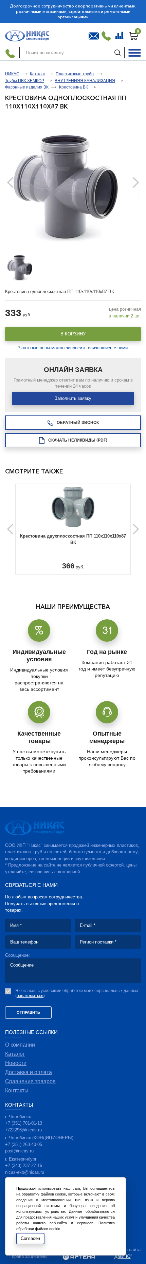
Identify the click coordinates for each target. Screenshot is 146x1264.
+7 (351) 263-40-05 (23, 1144)
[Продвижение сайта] (79, 1257)
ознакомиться (30, 995)
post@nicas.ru (19, 1150)
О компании (20, 1045)
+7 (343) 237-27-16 (23, 1165)
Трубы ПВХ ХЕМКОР (24, 80)
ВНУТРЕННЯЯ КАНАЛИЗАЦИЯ (85, 80)
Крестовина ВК (73, 87)
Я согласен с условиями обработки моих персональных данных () (76, 993)
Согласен (30, 1238)
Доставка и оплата (28, 1072)
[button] (136, 182)
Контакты (17, 1090)
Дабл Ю (122, 1256)
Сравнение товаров (120, 34)
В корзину (73, 333)
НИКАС (12, 74)
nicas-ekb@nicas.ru (24, 1172)
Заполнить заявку (73, 398)
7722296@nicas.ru (23, 1129)
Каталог (37, 74)
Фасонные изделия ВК (27, 87)
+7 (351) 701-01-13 (23, 1123)
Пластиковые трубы (75, 74)
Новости (15, 1063)
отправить (28, 1012)
